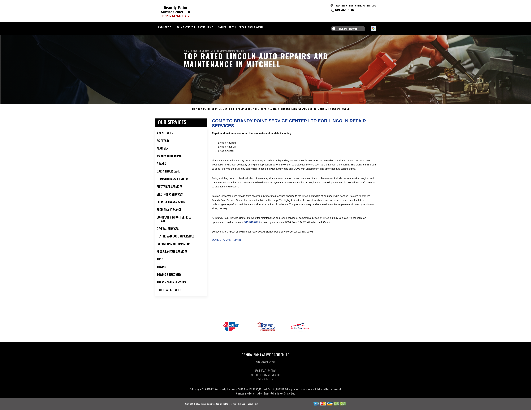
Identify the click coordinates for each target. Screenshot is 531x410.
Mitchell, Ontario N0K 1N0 (232, 51)
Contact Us (224, 26)
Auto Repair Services (265, 362)
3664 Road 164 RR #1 (209, 51)
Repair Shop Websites (210, 403)
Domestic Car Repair (226, 239)
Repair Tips (204, 26)
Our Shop (163, 26)
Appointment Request (251, 26)
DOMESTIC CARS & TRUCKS (321, 108)
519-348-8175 (344, 9)
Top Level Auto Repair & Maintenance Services (271, 108)
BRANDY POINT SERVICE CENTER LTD (215, 108)
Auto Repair (183, 26)
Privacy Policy (251, 403)
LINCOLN (344, 108)
